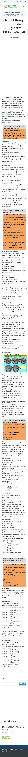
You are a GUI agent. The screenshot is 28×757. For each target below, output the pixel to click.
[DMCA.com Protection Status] (6, 737)
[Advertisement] (14, 55)
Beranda (6, 12)
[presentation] (8, 132)
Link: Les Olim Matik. (8, 732)
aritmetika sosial (15, 12)
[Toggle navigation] (4, 1)
